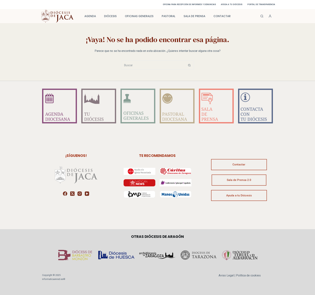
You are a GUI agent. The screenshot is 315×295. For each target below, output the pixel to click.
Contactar (238, 164)
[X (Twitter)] (72, 193)
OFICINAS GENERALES (139, 16)
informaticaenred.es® (53, 279)
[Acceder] (270, 16)
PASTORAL (168, 16)
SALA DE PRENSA (194, 16)
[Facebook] (65, 193)
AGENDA (90, 16)
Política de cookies (248, 275)
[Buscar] (261, 16)
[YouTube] (87, 193)
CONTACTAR (222, 16)
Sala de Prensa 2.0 (239, 180)
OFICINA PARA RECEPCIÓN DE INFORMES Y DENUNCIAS (189, 4)
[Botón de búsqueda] (189, 65)
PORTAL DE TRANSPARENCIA (261, 4)
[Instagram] (79, 193)
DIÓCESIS (110, 16)
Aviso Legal (226, 275)
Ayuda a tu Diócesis (239, 195)
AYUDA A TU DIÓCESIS (231, 4)
